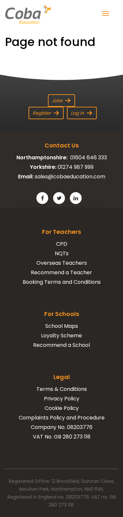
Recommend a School (61, 345)
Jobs (57, 100)
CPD (61, 244)
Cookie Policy (62, 408)
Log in (77, 113)
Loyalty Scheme (61, 335)
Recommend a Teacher (61, 272)
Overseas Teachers (61, 263)
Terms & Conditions (61, 389)
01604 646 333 (88, 157)
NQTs (62, 253)
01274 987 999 (75, 167)
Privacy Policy (61, 398)
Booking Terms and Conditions (62, 282)
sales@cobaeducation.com (70, 176)
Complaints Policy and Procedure (62, 417)
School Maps (61, 326)
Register (41, 113)
